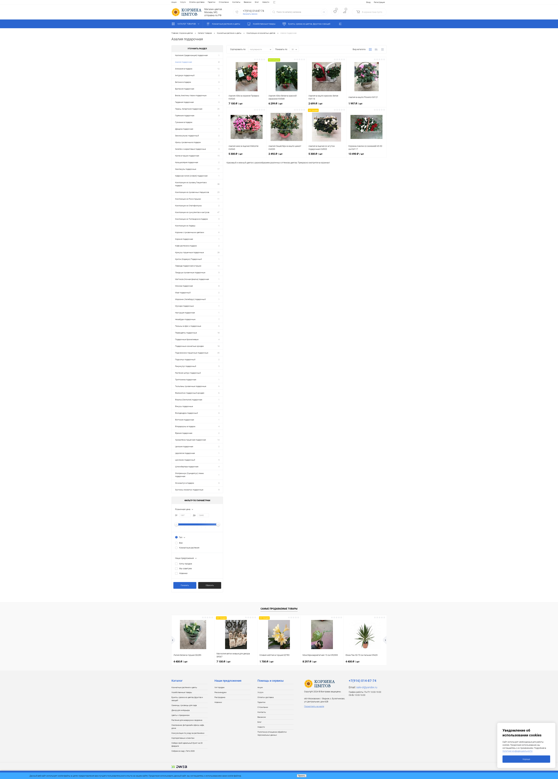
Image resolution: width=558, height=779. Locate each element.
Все (181, 543)
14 (218, 266)
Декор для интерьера (180, 710)
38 (218, 184)
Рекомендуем (220, 692)
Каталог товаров (187, 24)
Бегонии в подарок (183, 82)
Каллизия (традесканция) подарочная (191, 55)
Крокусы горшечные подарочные (189, 252)
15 (218, 156)
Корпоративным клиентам (182, 738)
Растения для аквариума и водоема (186, 720)
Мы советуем (185, 568)
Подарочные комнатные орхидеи (189, 346)
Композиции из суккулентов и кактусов (192, 212)
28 (218, 252)
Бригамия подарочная (184, 89)
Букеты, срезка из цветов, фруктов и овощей (187, 698)
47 (218, 212)
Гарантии (211, 2)
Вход (368, 2)
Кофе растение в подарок (186, 246)
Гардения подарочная (184, 102)
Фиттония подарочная (184, 420)
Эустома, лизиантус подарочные (189, 490)
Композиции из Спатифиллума (188, 206)
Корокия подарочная (184, 239)
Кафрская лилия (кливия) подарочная (191, 176)
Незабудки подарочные (185, 319)
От (176, 515)
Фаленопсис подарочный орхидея (189, 393)
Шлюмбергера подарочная (186, 467)
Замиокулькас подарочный (187, 136)
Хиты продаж (185, 564)
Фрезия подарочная (183, 433)
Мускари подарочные (184, 306)
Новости (265, 2)
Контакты (236, 2)
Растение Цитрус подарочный (188, 373)
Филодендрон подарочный (186, 413)
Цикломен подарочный (185, 460)
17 (218, 169)
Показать (185, 585)
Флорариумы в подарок (185, 426)
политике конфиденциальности (517, 751)
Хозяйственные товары (181, 692)
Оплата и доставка (196, 2)
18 (218, 333)
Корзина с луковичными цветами (189, 232)
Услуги (183, 2)
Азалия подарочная (183, 62)
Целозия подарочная (184, 446)
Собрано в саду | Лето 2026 (183, 751)
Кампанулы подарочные (185, 169)
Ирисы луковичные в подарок (188, 142)
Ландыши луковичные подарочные (190, 272)
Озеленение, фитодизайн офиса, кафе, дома (187, 726)
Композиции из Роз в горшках (188, 199)
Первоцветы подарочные (186, 333)
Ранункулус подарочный (185, 366)
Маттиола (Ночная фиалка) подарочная (192, 279)
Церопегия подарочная (185, 453)
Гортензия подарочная (184, 115)
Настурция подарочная (185, 313)
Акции (174, 2)
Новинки (183, 573)
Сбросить (210, 585)
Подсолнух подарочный (185, 359)
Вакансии (247, 2)
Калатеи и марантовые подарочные (190, 149)
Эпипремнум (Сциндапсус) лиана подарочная (189, 474)
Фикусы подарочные (184, 406)
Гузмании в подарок (183, 122)
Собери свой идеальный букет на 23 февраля (186, 744)
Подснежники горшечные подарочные (191, 353)
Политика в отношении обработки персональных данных (272, 733)
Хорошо (526, 759)
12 (218, 69)
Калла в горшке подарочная (187, 156)
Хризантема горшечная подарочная (190, 440)
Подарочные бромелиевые (186, 339)
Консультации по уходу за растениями (187, 733)
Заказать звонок (250, 14)
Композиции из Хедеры (185, 226)
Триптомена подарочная (185, 380)
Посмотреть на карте (314, 706)
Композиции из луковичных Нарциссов (192, 192)
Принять (301, 776)
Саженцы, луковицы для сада (184, 705)
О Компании (224, 2)
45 (218, 353)
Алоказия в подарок (183, 69)
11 (218, 199)
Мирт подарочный (183, 293)
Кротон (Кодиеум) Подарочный (188, 259)
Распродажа (219, 697)
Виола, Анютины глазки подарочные (190, 95)
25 (218, 192)
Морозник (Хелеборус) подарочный (190, 299)
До (194, 515)
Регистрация (379, 2)
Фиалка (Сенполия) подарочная (188, 400)
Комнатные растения (189, 548)
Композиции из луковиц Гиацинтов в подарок (190, 184)
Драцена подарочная (184, 129)
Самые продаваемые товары (279, 608)
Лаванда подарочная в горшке (188, 266)
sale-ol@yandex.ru (366, 687)
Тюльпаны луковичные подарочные (190, 386)
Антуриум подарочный (184, 75)
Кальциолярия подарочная (186, 162)
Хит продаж (219, 687)
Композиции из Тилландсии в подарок (191, 219)
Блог (257, 2)
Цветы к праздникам (180, 715)
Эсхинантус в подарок (184, 483)
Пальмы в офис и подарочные (188, 326)
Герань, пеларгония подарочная (188, 109)
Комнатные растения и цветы (184, 687)
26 (218, 109)
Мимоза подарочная (184, 286)
